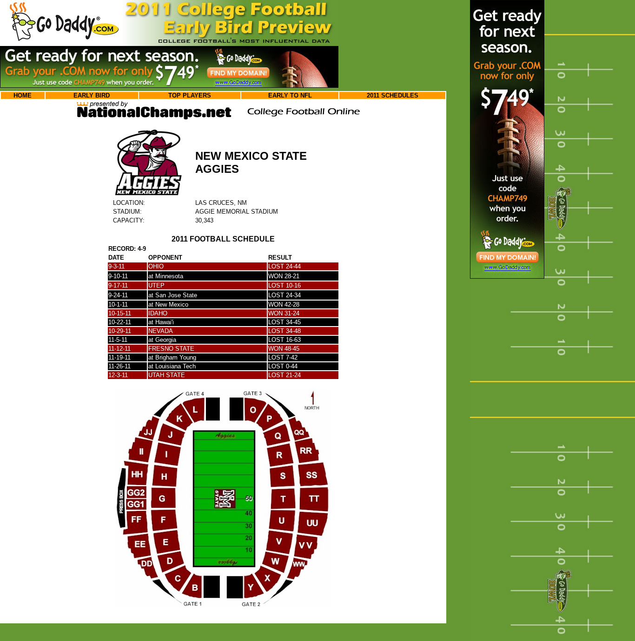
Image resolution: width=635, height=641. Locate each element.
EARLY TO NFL (290, 95)
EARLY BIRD (91, 95)
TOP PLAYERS (189, 95)
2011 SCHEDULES (392, 95)
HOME (22, 95)
